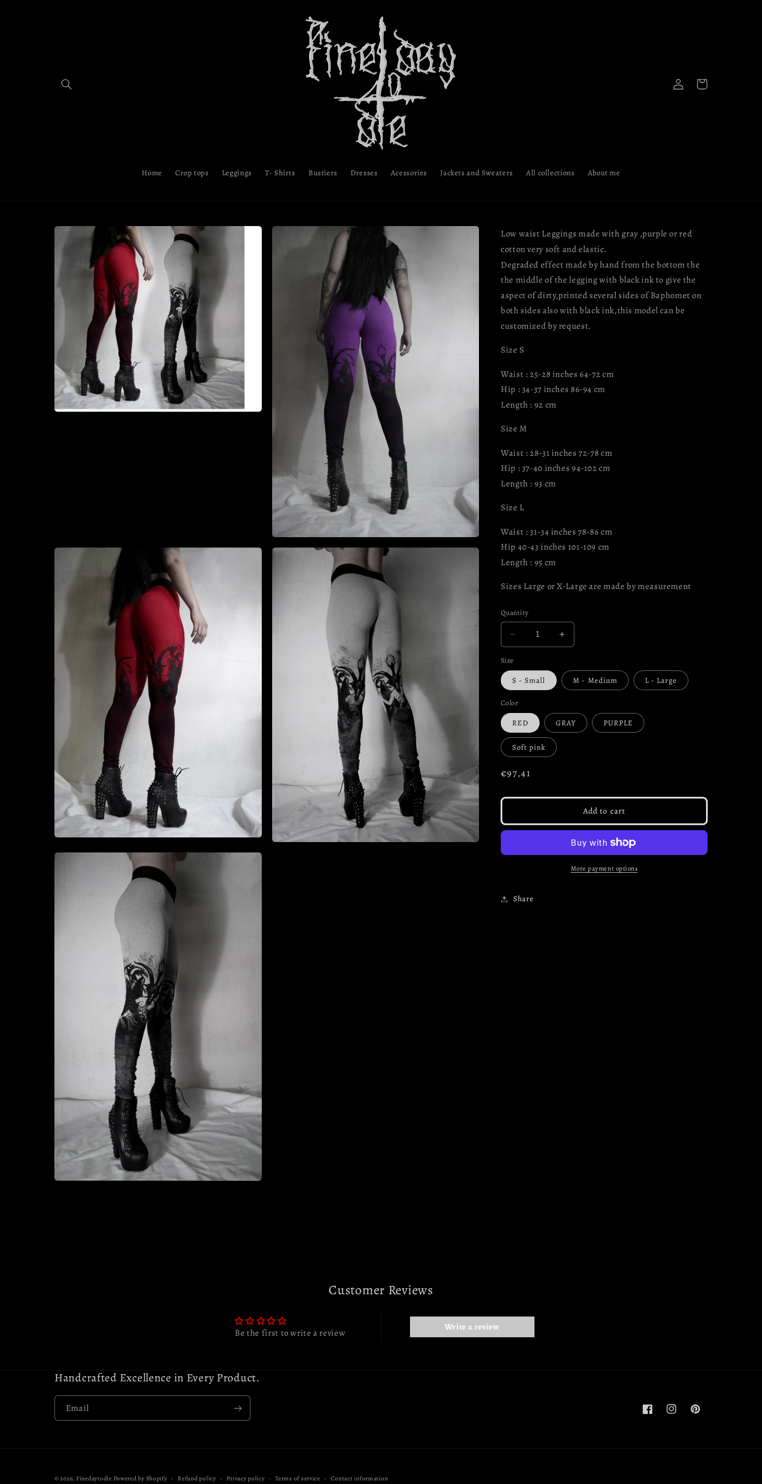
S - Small (528, 680)
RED (520, 723)
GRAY (566, 723)
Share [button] (523, 898)
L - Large (661, 680)
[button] (66, 84)
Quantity (514, 613)
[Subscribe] (238, 1408)
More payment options (604, 868)
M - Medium (595, 680)
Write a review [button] (472, 1327)
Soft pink (528, 747)
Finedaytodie (94, 1478)
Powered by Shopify (140, 1478)
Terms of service (297, 1478)
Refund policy (197, 1478)
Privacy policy (245, 1478)
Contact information (359, 1478)
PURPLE (618, 723)
